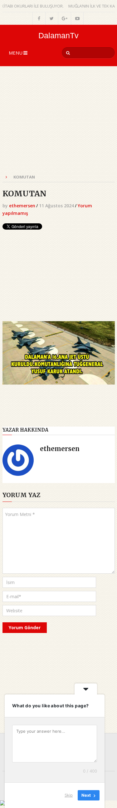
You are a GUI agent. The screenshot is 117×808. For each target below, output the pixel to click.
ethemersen (22, 206)
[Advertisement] (58, 124)
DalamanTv (58, 36)
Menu (15, 53)
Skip (69, 795)
